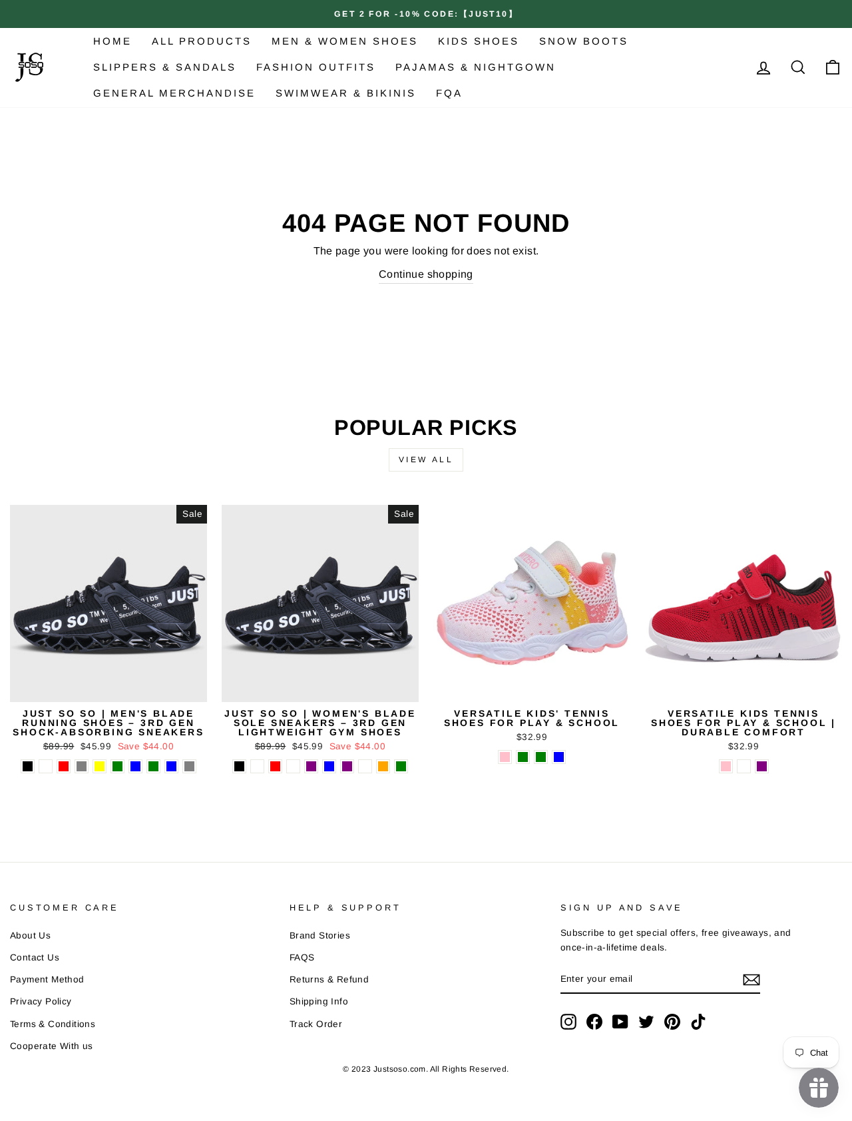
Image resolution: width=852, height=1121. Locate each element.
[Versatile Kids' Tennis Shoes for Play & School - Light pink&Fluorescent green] (540, 757)
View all (426, 459)
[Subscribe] (751, 979)
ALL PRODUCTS (202, 41)
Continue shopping (426, 274)
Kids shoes (478, 41)
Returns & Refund (329, 979)
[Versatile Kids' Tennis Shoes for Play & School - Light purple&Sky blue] (558, 757)
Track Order (316, 1024)
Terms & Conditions (52, 1024)
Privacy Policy (41, 1001)
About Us (30, 935)
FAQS (302, 957)
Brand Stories (320, 935)
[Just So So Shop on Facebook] (594, 1022)
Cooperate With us (51, 1046)
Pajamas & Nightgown (475, 67)
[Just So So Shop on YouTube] (620, 1022)
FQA (449, 93)
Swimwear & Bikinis (346, 93)
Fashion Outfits (315, 67)
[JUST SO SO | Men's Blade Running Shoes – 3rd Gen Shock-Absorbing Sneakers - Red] (63, 766)
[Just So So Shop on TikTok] (698, 1022)
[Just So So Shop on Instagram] (568, 1022)
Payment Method (47, 979)
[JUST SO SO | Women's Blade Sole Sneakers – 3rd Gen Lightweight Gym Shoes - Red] (275, 766)
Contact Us (34, 957)
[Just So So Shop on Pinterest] (672, 1022)
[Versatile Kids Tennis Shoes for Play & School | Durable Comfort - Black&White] (744, 766)
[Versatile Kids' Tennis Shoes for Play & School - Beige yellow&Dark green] (523, 757)
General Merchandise (174, 93)
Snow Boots (583, 41)
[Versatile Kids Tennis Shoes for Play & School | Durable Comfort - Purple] (761, 766)
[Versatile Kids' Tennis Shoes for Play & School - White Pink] (505, 757)
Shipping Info (319, 1001)
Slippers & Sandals (164, 67)
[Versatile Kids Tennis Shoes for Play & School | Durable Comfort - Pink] (726, 766)
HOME (112, 41)
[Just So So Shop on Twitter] (646, 1022)
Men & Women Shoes (345, 41)
